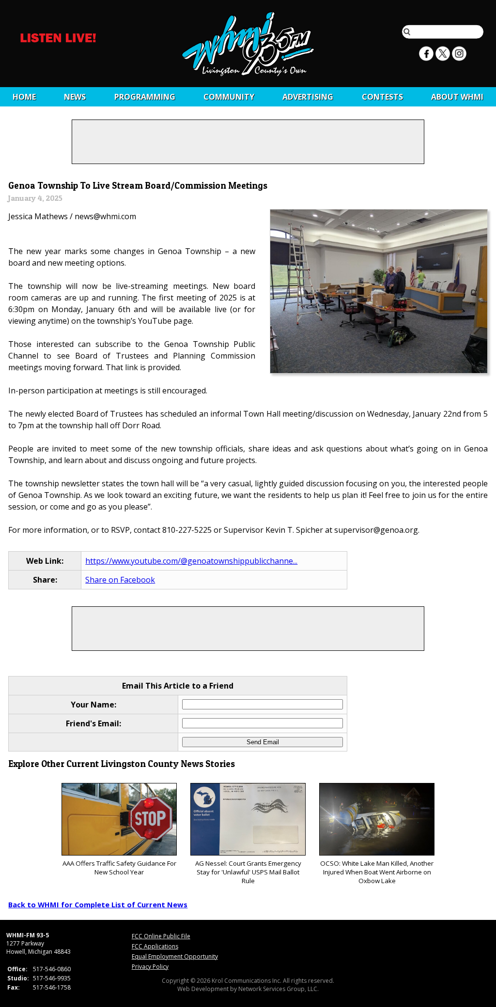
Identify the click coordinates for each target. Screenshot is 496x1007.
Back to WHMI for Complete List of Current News (97, 904)
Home (24, 96)
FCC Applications (155, 946)
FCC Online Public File (161, 936)
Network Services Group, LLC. (278, 989)
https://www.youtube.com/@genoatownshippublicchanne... (191, 561)
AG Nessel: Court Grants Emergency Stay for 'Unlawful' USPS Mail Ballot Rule (248, 872)
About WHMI (457, 96)
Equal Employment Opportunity (175, 956)
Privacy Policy (150, 966)
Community (228, 96)
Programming (144, 96)
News (75, 96)
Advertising (307, 96)
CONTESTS (382, 96)
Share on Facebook (120, 579)
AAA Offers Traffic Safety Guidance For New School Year (119, 867)
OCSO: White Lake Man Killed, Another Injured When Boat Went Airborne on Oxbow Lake (377, 872)
